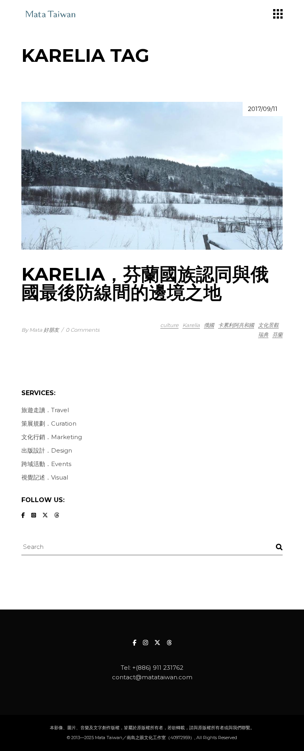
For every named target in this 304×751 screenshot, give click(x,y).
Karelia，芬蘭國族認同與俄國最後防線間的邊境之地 (145, 283)
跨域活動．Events (46, 464)
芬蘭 (277, 334)
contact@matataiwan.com (152, 677)
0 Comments (82, 330)
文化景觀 (268, 325)
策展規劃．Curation (48, 423)
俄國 (209, 325)
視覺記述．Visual (44, 477)
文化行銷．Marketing (51, 437)
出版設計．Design (46, 450)
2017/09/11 (262, 109)
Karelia (191, 325)
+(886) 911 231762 (157, 667)
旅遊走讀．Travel (45, 410)
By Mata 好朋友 (40, 330)
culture (169, 325)
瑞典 (263, 334)
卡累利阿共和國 (236, 325)
